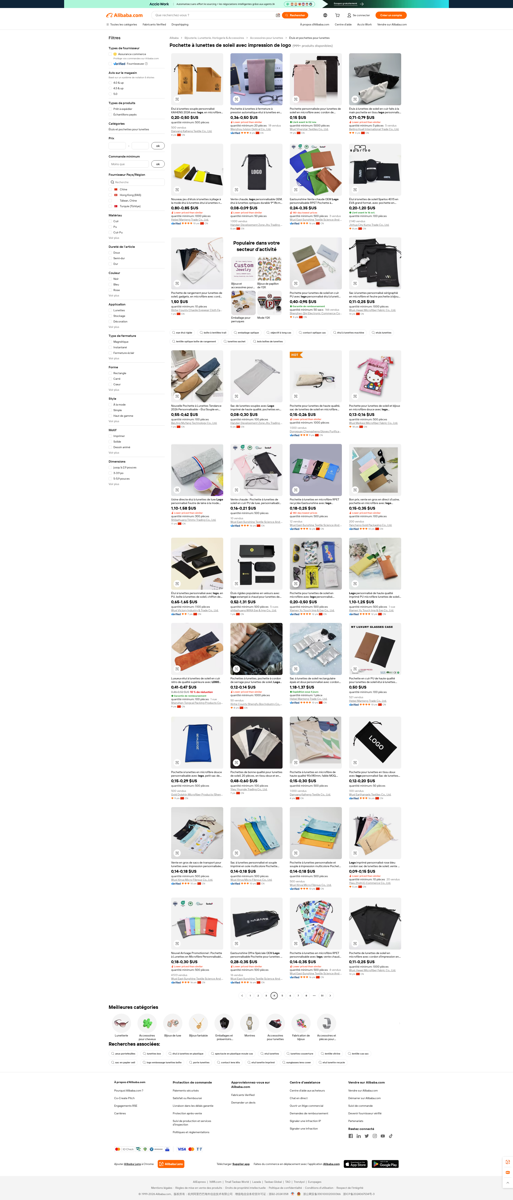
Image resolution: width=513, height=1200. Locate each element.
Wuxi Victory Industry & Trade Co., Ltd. (194, 610)
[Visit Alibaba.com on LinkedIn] (358, 1136)
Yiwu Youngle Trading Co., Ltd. (248, 789)
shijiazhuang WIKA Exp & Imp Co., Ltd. (253, 610)
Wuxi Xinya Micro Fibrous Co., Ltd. (192, 879)
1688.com (215, 1181)
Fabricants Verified (242, 1095)
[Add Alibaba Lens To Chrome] (171, 1164)
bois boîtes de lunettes (270, 341)
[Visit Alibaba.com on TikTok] (390, 1136)
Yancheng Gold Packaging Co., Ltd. (370, 525)
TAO (287, 1181)
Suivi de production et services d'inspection (192, 1122)
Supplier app (241, 1164)
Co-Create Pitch (124, 1098)
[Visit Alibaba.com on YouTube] (382, 1136)
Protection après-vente (187, 1113)
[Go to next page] (330, 995)
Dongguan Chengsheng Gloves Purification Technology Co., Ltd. (316, 431)
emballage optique (248, 332)
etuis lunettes (383, 332)
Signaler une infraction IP (305, 1121)
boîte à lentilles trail (215, 332)
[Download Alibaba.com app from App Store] (356, 1164)
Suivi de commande (360, 1105)
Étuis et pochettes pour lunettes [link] (309, 37)
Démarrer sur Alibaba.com (364, 1098)
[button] (278, 15)
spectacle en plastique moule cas (234, 1053)
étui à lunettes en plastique (188, 1053)
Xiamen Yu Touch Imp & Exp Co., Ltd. (312, 610)
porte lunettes (201, 1062)
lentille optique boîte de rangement (196, 341)
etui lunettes (272, 1053)
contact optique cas (314, 332)
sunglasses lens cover (298, 1062)
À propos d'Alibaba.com (129, 1082)
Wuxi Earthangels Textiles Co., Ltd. (370, 794)
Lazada (256, 1181)
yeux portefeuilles (125, 1053)
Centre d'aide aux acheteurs (307, 1090)
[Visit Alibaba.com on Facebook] (350, 1136)
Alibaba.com (331, 1164)
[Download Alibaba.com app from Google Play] (385, 1164)
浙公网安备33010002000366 (322, 1194)
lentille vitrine (332, 1053)
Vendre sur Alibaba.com (363, 1090)
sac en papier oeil (125, 1062)
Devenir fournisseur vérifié (365, 1113)
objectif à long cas (281, 332)
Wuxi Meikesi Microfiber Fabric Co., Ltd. (373, 423)
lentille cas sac (360, 1053)
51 (322, 995)
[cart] (338, 15)
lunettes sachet (236, 341)
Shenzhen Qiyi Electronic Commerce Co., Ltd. (316, 313)
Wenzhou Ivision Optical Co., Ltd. (250, 129)
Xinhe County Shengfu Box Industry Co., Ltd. (256, 704)
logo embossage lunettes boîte (164, 1062)
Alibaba (174, 37)
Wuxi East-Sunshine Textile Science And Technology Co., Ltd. (316, 219)
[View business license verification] (293, 1194)
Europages (314, 1181)
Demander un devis (243, 1102)
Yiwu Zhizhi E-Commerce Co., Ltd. (370, 883)
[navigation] (137, 517)
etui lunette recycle (334, 1062)
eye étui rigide (184, 332)
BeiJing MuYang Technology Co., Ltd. (194, 423)
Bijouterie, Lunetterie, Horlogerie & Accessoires (214, 37)
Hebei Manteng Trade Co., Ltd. (190, 219)
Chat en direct (299, 1098)
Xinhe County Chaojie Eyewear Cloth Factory (197, 310)
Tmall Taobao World (237, 1181)
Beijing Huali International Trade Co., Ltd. (374, 129)
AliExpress (199, 1181)
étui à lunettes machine (350, 332)
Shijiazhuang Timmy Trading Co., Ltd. (193, 519)
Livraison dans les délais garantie (193, 1105)
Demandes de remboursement (309, 1113)
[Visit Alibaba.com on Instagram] (374, 1136)
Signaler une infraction (304, 1128)
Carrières (120, 1113)
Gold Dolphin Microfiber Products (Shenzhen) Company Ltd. (197, 794)
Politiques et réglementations (191, 1132)
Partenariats (355, 1121)
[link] (508, 1162)
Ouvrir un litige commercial (306, 1105)
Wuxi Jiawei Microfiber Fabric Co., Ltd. (372, 310)
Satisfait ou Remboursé (187, 1098)
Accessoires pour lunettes (266, 37)
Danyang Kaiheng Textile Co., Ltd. (191, 131)
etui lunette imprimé (263, 1062)
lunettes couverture (302, 1053)
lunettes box (154, 1053)
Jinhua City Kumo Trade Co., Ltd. (369, 224)
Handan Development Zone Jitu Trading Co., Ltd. (256, 224)
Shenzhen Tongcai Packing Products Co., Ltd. (197, 702)
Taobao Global (273, 1181)
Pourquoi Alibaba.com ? (128, 1090)
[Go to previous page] (242, 995)
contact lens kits (230, 1062)
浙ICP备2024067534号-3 (359, 1194)
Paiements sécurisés (186, 1090)
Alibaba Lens (132, 1164)
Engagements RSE (125, 1105)
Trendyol (299, 1181)
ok (158, 146)
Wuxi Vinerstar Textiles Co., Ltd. (309, 129)
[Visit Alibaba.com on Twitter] (366, 1136)
